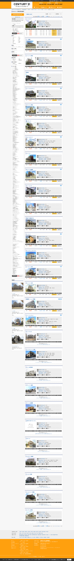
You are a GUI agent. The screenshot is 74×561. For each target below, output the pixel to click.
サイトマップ (14, 546)
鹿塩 (32, 533)
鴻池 (42, 533)
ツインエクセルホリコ (30, 88)
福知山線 (40, 22)
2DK (19, 39)
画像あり (14, 63)
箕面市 (34, 531)
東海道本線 (27, 535)
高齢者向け (15, 99)
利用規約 (13, 545)
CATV (14, 251)
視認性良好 (15, 144)
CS (14, 249)
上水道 (14, 176)
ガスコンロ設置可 (16, 122)
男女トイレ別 (15, 226)
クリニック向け (16, 115)
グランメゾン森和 (29, 385)
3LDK (19, 41)
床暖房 (14, 238)
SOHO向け (15, 113)
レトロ (14, 101)
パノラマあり (15, 64)
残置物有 (15, 146)
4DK (19, 42)
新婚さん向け (15, 127)
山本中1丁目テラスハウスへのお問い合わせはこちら (43, 433)
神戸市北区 (43, 531)
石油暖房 (15, 237)
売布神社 (45, 45)
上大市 (23, 533)
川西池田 (44, 537)
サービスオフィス (16, 109)
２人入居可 (15, 79)
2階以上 (14, 269)
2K (13, 39)
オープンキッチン (16, 219)
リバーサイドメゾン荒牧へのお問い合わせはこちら (43, 362)
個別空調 (15, 190)
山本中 (44, 405)
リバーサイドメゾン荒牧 (30, 349)
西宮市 (26, 531)
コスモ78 (13, 293)
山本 (44, 23)
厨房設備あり (15, 147)
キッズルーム (15, 83)
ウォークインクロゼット (17, 240)
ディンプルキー (16, 260)
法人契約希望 (15, 98)
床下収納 (15, 239)
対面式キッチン (16, 210)
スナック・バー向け (16, 161)
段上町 (25, 533)
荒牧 (43, 123)
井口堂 (30, 533)
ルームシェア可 (16, 123)
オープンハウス (16, 117)
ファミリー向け (16, 128)
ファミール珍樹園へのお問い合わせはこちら (43, 415)
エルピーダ (28, 202)
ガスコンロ (15, 205)
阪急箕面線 (39, 534)
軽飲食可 (15, 140)
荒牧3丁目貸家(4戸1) (30, 218)
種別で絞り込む (17, 17)
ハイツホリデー (29, 18)
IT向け (14, 114)
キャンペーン (15, 130)
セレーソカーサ (29, 185)
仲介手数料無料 (16, 131)
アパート (14, 23)
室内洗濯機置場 (16, 164)
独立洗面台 (15, 234)
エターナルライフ (29, 137)
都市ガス (15, 174)
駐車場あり (15, 268)
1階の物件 (15, 270)
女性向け (15, 126)
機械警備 (15, 191)
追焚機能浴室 (15, 221)
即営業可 (15, 145)
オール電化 (15, 179)
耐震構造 (15, 201)
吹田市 (40, 531)
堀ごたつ (15, 188)
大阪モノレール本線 (49, 534)
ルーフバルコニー (16, 172)
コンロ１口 (15, 216)
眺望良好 (15, 91)
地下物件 (15, 154)
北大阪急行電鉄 (21, 535)
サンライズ (28, 234)
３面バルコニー (16, 186)
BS (14, 250)
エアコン (15, 235)
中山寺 (43, 22)
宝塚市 (42, 41)
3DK (13, 41)
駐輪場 (14, 195)
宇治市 (47, 531)
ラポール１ (28, 438)
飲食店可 (15, 93)
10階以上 (15, 271)
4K (13, 42)
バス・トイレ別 (16, 220)
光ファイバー (15, 253)
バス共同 (15, 231)
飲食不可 (15, 141)
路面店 (14, 157)
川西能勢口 (37, 537)
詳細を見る (54, 30)
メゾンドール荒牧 (29, 55)
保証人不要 (15, 77)
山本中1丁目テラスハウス (31, 420)
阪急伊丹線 (40, 354)
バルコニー (15, 171)
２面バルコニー (16, 185)
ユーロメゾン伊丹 (29, 266)
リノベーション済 (16, 76)
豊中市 (37, 531)
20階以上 (15, 272)
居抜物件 (15, 133)
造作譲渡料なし (16, 158)
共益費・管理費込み (16, 31)
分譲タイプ (15, 86)
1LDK (19, 38)
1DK (13, 38)
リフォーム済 (15, 75)
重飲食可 (15, 138)
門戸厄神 (41, 537)
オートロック (15, 255)
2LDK (14, 40)
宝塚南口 (48, 537)
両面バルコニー (16, 187)
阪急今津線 (29, 534)
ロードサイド (15, 156)
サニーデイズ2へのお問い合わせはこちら (43, 344)
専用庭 (14, 169)
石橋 (20, 533)
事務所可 (15, 78)
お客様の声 (36, 545)
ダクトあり (15, 143)
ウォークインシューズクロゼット (17, 242)
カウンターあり (16, 148)
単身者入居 (15, 94)
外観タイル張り (16, 203)
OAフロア (15, 108)
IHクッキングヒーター (17, 204)
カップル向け (15, 125)
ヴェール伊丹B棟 (29, 367)
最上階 (14, 273)
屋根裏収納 (15, 244)
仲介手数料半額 (16, 132)
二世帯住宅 (15, 100)
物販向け (15, 163)
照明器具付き (15, 193)
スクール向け (15, 112)
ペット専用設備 (16, 69)
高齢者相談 (15, 81)
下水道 (14, 177)
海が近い (15, 129)
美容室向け (15, 162)
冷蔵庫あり (15, 207)
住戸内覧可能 (15, 266)
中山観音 (45, 44)
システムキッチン (16, 209)
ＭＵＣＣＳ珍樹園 (29, 169)
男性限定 (15, 95)
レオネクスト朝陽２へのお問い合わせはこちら (43, 469)
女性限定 (15, 80)
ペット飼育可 (15, 68)
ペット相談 (15, 67)
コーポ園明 (28, 39)
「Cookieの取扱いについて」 (55, 559)
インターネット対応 (16, 254)
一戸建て (14, 24)
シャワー (15, 233)
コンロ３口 (15, 217)
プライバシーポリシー (15, 543)
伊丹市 (42, 21)
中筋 (43, 41)
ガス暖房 (15, 236)
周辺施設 (36, 543)
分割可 (14, 85)
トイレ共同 (15, 232)
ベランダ (15, 170)
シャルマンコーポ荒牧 (30, 492)
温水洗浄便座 (15, 223)
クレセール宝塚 (29, 474)
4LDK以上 (14, 43)
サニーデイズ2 (29, 331)
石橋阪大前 (29, 537)
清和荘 (27, 72)
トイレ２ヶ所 (15, 227)
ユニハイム (28, 153)
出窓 (14, 173)
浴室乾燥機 (15, 222)
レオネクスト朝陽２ (30, 456)
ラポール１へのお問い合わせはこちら (44, 451)
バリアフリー (15, 82)
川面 (35, 533)
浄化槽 (14, 178)
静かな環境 (15, 159)
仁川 (32, 537)
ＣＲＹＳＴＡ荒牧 (29, 104)
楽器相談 (15, 70)
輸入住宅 (15, 92)
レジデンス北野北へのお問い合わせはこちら (43, 522)
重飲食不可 (15, 139)
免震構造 (15, 200)
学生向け (15, 124)
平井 (37, 533)
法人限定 (15, 97)
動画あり (20, 63)
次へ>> (59, 16)
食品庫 (14, 245)
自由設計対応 (15, 84)
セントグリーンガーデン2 (31, 250)
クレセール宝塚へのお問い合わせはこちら (43, 487)
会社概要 (13, 542)
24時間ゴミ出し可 (16, 265)
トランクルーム (16, 243)
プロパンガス (15, 175)
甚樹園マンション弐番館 (30, 299)
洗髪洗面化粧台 (16, 225)
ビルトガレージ (16, 189)
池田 (34, 537)
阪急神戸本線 (55, 534)
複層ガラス (15, 259)
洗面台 (14, 224)
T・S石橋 (13, 328)
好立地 (14, 153)
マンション (18, 23)
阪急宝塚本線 (41, 23)
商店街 (14, 155)
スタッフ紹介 (37, 542)
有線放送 (15, 252)
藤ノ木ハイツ (28, 121)
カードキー (15, 106)
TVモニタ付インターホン (17, 256)
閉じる (69, 559)
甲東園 (39, 533)
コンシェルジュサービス (17, 267)
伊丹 (43, 354)
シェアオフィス (16, 160)
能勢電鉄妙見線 (34, 534)
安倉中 (44, 139)
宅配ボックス (15, 257)
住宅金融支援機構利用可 (17, 116)
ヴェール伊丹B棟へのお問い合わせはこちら (43, 380)
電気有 (14, 184)
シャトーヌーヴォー (30, 315)
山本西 (44, 171)
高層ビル (15, 107)
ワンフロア (15, 111)
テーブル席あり (16, 149)
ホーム (13, 540)
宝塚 (43, 142)
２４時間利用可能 (16, 142)
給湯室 (14, 192)
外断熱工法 (15, 202)
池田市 (23, 531)
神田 (28, 533)
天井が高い (15, 102)
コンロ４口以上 (16, 218)
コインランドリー (16, 194)
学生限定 (15, 96)
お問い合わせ (37, 540)
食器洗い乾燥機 (16, 208)
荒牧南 (44, 21)
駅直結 (14, 110)
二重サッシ (15, 180)
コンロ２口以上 (16, 206)
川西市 (29, 531)
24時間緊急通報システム (17, 258)
